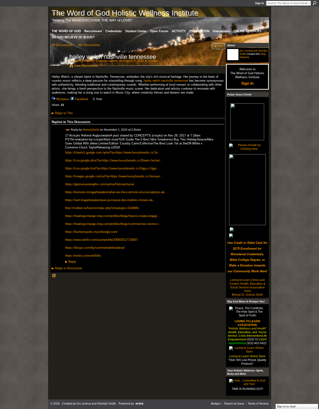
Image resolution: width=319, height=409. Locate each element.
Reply (70, 261)
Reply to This (62, 113)
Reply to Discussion (67, 268)
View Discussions (86, 65)
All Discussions (62, 45)
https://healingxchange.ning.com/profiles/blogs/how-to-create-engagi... (112, 216)
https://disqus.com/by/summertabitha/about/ (95, 247)
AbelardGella (90, 129)
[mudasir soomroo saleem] (59, 66)
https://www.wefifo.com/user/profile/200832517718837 (101, 239)
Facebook (81, 99)
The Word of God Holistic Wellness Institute (125, 13)
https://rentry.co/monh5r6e (83, 255)
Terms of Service (258, 403)
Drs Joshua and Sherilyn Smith (96, 403)
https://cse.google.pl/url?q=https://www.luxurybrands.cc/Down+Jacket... (113, 160)
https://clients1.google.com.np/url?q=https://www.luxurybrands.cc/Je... (112, 152)
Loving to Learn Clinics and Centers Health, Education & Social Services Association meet (247, 285)
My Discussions (89, 45)
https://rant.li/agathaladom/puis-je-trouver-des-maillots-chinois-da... (110, 200)
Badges (216, 403)
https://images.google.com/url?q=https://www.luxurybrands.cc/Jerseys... (114, 176)
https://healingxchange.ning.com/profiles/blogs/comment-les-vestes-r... (113, 224)
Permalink (68, 130)
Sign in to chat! (286, 406)
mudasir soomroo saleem (101, 61)
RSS (54, 276)
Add (220, 46)
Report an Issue (234, 403)
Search (314, 3)
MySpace (62, 99)
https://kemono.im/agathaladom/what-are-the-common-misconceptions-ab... (116, 192)
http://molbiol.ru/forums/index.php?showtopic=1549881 (102, 208)
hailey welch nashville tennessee (166, 80)
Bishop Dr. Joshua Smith (247, 294)
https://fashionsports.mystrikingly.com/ (91, 232)
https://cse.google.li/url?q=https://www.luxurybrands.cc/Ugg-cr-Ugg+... (112, 168)
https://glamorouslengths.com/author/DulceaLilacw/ (99, 184)
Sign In (259, 3)
